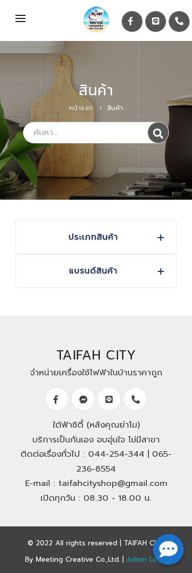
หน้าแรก (81, 108)
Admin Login (146, 559)
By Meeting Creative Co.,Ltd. (72, 559)
